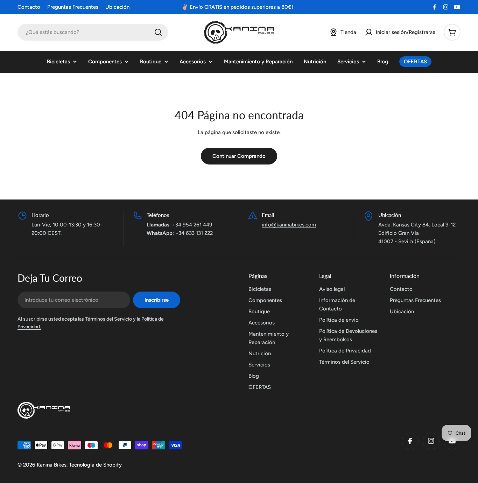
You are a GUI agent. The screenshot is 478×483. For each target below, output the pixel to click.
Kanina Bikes (51, 465)
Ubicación (117, 7)
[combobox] (92, 32)
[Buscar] (158, 32)
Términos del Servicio (108, 319)
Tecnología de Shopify (95, 465)
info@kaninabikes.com (289, 225)
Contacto (28, 7)
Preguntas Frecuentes (72, 7)
